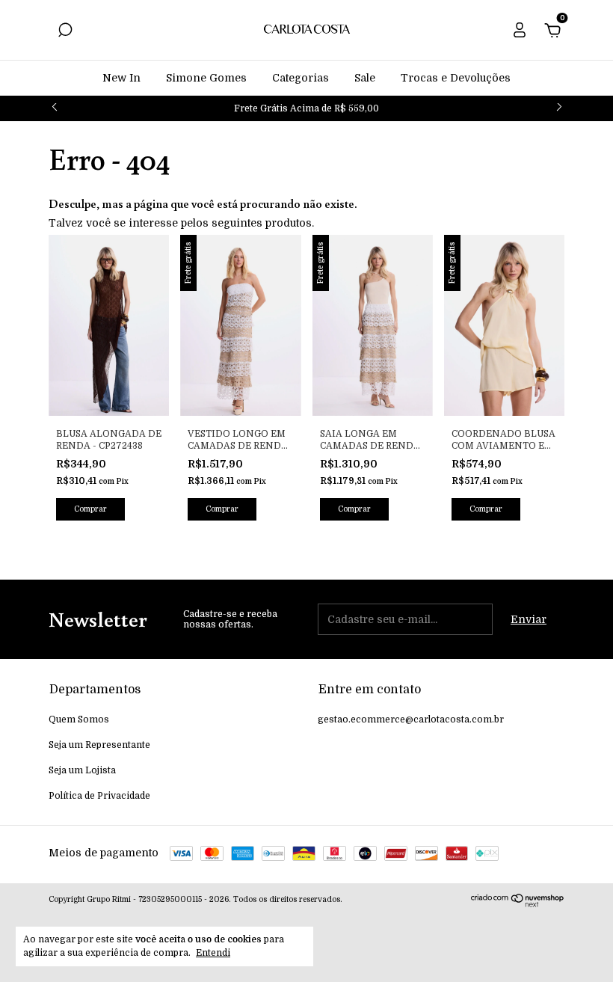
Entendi (213, 953)
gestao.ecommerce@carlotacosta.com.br (411, 719)
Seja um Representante (99, 745)
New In (121, 78)
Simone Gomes (206, 78)
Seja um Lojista (82, 770)
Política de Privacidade (99, 796)
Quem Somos (79, 719)
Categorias (300, 78)
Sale (364, 78)
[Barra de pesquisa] (65, 32)
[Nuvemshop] (517, 903)
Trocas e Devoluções (456, 78)
